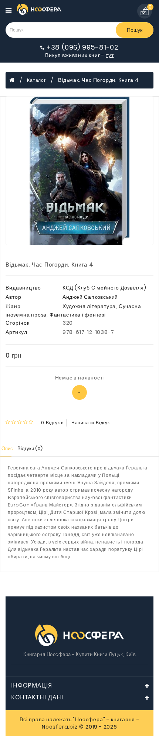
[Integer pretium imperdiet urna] (79, 170)
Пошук (134, 30)
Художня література (89, 306)
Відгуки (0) (30, 448)
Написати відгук (90, 422)
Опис (7, 448)
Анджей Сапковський (90, 297)
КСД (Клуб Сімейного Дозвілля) (104, 287)
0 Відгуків (52, 422)
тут (110, 55)
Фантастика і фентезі (78, 314)
